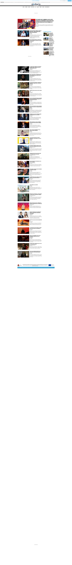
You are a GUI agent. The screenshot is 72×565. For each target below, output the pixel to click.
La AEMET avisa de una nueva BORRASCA (36, 2)
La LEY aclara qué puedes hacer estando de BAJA (9, 2)
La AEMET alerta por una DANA (28, 2)
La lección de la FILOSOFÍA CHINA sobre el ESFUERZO (19, 2)
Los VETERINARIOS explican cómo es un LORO (45, 2)
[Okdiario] (36, 4)
